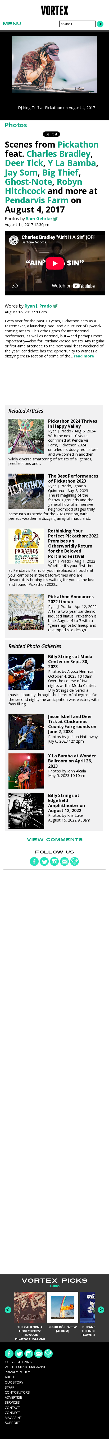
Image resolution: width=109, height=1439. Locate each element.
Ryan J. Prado (38, 306)
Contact (12, 1407)
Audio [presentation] (54, 1286)
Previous (8, 1309)
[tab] (54, 1286)
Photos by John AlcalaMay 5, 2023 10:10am (72, 765)
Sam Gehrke (39, 218)
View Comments (55, 840)
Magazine (13, 1417)
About (10, 1377)
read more (84, 355)
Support (12, 1422)
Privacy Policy (17, 1372)
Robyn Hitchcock (43, 186)
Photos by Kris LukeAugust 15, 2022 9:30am (69, 808)
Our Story (14, 1382)
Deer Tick (24, 162)
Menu (12, 24)
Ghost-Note (28, 181)
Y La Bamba (72, 162)
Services (12, 1402)
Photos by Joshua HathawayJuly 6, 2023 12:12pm (73, 729)
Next (101, 1309)
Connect (12, 1412)
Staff (9, 1387)
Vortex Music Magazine (25, 1367)
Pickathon (78, 144)
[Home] (54, 14)
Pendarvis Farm (37, 200)
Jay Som (21, 172)
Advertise (13, 1397)
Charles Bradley (58, 153)
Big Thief (60, 172)
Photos (16, 124)
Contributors (17, 1392)
